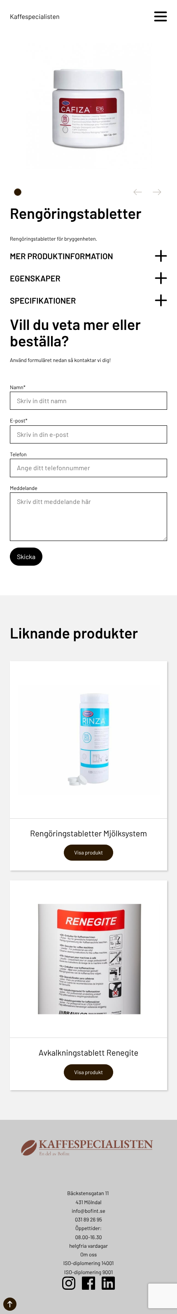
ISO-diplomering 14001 (88, 1263)
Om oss (88, 1254)
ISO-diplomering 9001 (88, 1272)
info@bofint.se (88, 1210)
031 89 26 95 (88, 1219)
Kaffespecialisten (35, 17)
